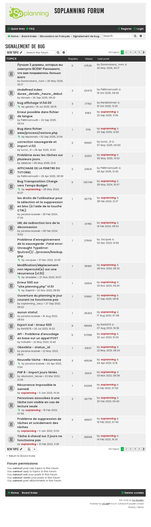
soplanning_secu (32, 303)
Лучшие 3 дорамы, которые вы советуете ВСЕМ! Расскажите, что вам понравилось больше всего (40, 71)
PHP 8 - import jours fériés (37, 372)
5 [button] (139, 52)
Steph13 (29, 290)
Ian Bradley (138, 500)
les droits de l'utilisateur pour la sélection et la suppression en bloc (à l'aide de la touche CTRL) (40, 204)
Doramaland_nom (32, 81)
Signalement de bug (25, 46)
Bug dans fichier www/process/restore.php (37, 131)
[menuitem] (30, 29)
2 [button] (126, 52)
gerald (29, 106)
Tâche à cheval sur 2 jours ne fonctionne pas (39, 438)
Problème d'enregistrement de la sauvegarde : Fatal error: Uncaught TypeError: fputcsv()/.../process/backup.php (40, 248)
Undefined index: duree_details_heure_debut (39, 92)
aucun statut (27, 312)
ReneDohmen (109, 102)
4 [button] (135, 52)
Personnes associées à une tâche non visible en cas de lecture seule (38, 402)
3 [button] (130, 52)
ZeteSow (26, 163)
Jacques (30, 260)
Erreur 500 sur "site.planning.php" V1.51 (35, 284)
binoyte (25, 97)
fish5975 (26, 328)
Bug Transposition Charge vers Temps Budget (37, 183)
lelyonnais (31, 136)
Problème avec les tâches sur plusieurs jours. (40, 157)
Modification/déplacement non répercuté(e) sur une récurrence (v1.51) (37, 269)
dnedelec (31, 277)
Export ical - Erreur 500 (34, 325)
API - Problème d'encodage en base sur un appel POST (38, 336)
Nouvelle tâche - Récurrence (39, 360)
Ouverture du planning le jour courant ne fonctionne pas (39, 298)
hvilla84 (26, 342)
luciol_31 (26, 150)
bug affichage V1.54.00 (34, 103)
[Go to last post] (126, 64)
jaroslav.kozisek (30, 214)
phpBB (105, 503)
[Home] (29, 14)
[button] (144, 52)
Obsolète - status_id (33, 347)
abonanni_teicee (31, 376)
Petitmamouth (109, 89)
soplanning (108, 111)
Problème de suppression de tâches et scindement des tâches (39, 423)
